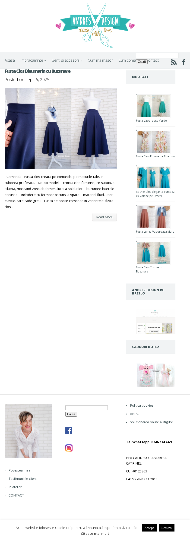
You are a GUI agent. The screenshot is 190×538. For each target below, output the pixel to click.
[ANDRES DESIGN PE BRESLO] (155, 332)
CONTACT (16, 495)
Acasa (10, 60)
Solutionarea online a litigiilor (151, 422)
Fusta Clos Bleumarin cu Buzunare (37, 71)
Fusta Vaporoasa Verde (151, 121)
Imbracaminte (33, 60)
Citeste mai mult (95, 533)
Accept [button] (149, 528)
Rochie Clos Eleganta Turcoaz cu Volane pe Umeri (155, 194)
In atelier (15, 487)
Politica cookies (141, 405)
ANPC (134, 413)
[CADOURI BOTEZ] (155, 387)
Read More (104, 217)
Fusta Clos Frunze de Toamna (155, 156)
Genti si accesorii (66, 60)
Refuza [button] (167, 528)
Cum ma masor (100, 60)
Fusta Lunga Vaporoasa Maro (155, 232)
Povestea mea (19, 470)
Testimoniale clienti (23, 478)
